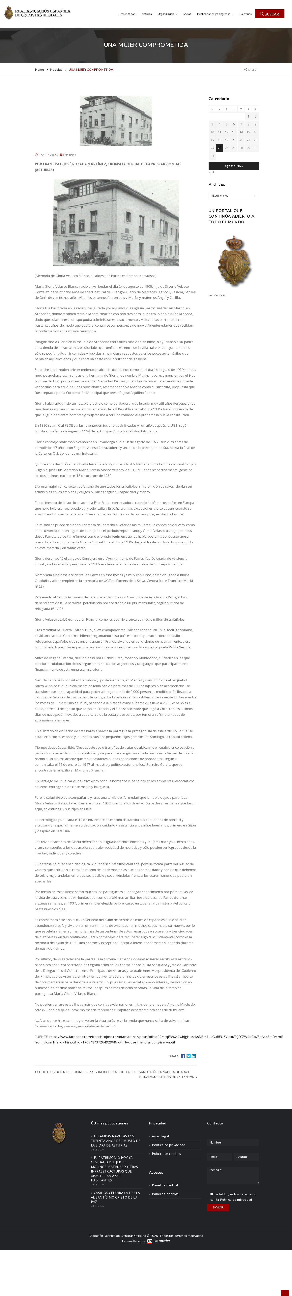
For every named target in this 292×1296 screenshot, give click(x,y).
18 (219, 140)
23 (255, 140)
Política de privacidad (168, 1145)
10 (212, 132)
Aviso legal (160, 1136)
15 (248, 132)
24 (212, 148)
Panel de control (165, 1185)
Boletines (245, 14)
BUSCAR (271, 14)
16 (255, 132)
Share (252, 69)
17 (212, 140)
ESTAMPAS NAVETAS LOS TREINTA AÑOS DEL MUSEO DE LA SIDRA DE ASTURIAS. (116, 1141)
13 (234, 132)
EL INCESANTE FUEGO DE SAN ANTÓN (167, 1077)
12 (226, 132)
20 (234, 140)
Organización (166, 14)
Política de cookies (166, 1153)
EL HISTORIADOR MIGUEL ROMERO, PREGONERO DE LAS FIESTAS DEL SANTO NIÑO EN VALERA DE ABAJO (113, 1072)
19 (226, 140)
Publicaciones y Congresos (214, 14)
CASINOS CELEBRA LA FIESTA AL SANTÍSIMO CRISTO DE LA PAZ (115, 1197)
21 (241, 140)
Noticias (146, 14)
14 (241, 132)
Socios (187, 14)
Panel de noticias (165, 1194)
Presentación (127, 14)
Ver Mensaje (217, 295)
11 (219, 132)
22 (248, 140)
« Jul (211, 172)
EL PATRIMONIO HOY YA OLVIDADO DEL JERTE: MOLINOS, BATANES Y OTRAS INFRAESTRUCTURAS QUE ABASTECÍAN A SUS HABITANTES (114, 1168)
